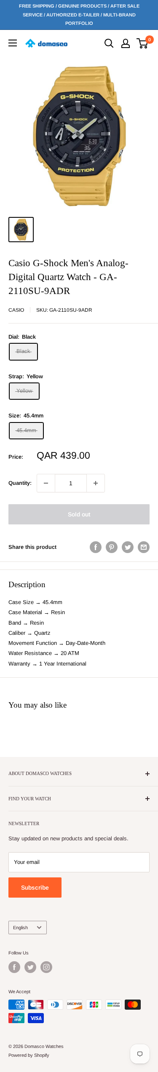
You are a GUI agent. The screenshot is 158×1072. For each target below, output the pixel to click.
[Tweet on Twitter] (128, 547)
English (20, 927)
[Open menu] (12, 43)
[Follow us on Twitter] (30, 967)
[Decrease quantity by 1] (46, 483)
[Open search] (109, 43)
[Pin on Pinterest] (112, 547)
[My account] (125, 43)
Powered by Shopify (28, 1055)
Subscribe (35, 887)
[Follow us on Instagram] (46, 967)
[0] (142, 43)
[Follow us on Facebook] (14, 967)
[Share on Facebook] (96, 547)
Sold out (79, 514)
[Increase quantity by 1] (95, 483)
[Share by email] (144, 547)
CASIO (16, 310)
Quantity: (20, 483)
